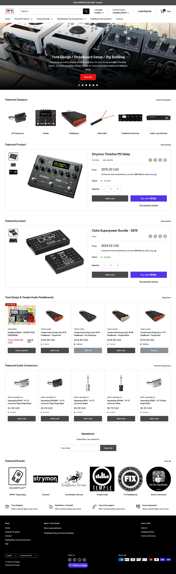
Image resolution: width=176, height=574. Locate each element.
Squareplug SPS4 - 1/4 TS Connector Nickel (84, 402)
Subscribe (108, 448)
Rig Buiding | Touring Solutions (18, 540)
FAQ (6, 544)
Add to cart (110, 198)
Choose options (21, 350)
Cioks (94, 236)
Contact (119, 19)
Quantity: (96, 189)
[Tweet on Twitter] (160, 160)
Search (144, 528)
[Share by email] (165, 160)
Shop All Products (22, 19)
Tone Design (12, 329)
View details (166, 221)
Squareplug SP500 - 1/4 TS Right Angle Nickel (153, 402)
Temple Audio (46, 329)
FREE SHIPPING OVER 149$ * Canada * (88, 2)
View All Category (163, 100)
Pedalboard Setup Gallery (101, 19)
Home (7, 19)
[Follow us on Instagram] (74, 560)
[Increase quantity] (117, 189)
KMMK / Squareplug (15, 397)
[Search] (86, 11)
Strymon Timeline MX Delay (111, 154)
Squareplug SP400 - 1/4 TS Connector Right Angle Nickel (19, 402)
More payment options (148, 205)
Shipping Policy (147, 532)
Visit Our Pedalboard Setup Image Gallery (88, 77)
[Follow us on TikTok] (84, 560)
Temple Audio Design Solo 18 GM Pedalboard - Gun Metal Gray (87, 333)
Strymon (95, 160)
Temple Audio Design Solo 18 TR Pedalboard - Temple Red (53, 333)
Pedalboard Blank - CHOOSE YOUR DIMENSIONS (21, 333)
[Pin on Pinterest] (155, 160)
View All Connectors (162, 365)
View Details (166, 145)
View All (167, 461)
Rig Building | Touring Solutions (70, 19)
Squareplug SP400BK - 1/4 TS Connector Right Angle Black (52, 402)
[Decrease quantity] (104, 189)
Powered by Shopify (12, 565)
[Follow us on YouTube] (79, 560)
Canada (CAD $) (26, 555)
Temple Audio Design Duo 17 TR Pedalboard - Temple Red (153, 333)
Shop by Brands (43, 19)
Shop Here (166, 297)
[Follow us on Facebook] (70, 560)
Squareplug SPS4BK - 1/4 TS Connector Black (118, 402)
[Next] (171, 117)
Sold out (88, 350)
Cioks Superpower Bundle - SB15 (115, 230)
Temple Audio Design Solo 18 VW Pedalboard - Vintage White (120, 333)
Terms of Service (148, 536)
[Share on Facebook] (150, 160)
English (9, 555)
